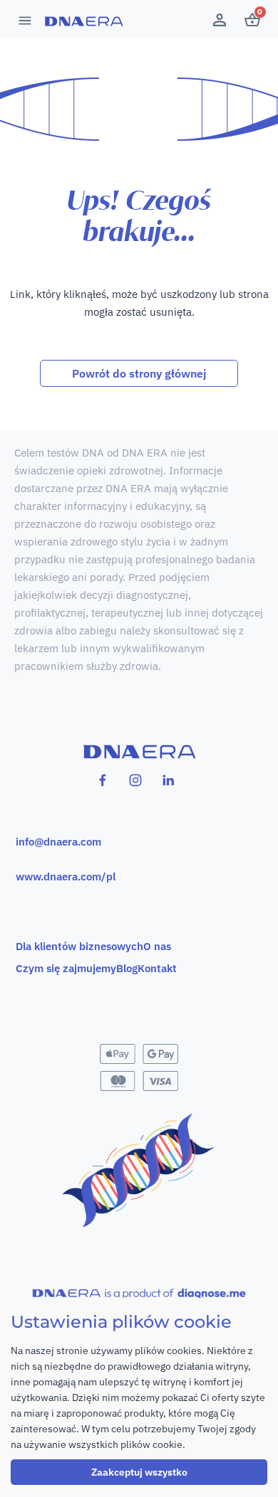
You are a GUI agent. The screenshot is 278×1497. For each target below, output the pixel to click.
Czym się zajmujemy (66, 968)
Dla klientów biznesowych (79, 946)
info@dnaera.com (58, 841)
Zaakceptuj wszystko (139, 1472)
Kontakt (157, 968)
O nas (157, 946)
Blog (127, 968)
